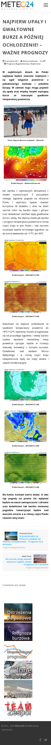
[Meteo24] (17, 10)
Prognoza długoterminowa (18, 63)
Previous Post (23, 539)
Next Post (27, 560)
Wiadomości (35, 63)
